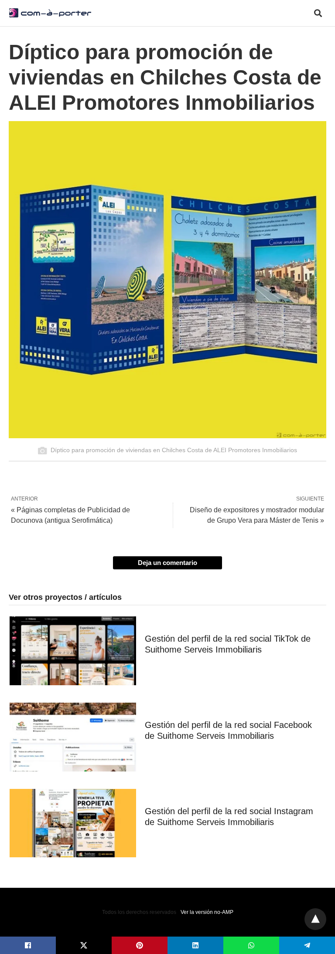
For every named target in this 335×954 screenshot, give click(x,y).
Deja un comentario (167, 562)
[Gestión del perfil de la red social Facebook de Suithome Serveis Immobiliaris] (73, 737)
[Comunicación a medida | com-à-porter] (50, 12)
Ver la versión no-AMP (207, 912)
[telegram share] (307, 945)
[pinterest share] (140, 945)
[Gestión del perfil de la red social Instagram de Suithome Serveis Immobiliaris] (73, 823)
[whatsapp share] (251, 945)
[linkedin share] (195, 945)
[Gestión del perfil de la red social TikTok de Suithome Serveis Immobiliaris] (73, 650)
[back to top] (315, 919)
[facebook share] (28, 945)
